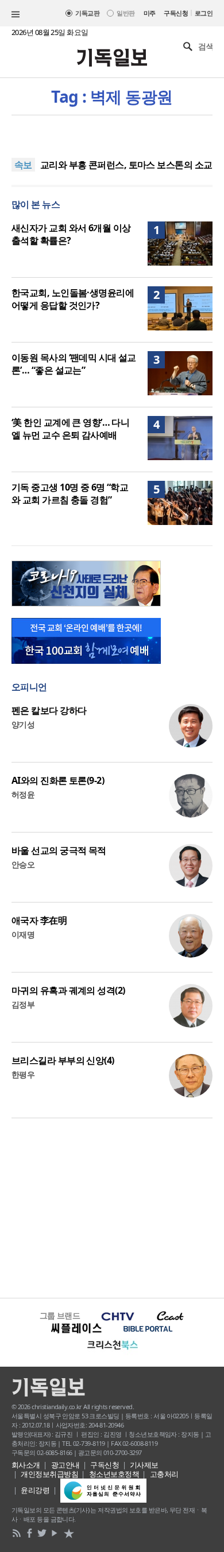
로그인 (204, 13)
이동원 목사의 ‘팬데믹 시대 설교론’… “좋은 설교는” (73, 363)
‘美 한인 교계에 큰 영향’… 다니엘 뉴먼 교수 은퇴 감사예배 (70, 428)
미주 (150, 13)
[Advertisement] (112, 1206)
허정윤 (22, 794)
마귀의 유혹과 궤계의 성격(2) (68, 990)
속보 (23, 164)
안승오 (22, 864)
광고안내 (65, 1465)
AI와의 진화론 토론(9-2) (57, 780)
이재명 (22, 934)
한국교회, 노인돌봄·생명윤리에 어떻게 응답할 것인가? (72, 299)
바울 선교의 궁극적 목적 (58, 850)
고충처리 (164, 1474)
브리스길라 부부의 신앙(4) (62, 1060)
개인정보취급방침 (49, 1474)
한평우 (22, 1074)
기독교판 (87, 13)
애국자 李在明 (39, 920)
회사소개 (25, 1465)
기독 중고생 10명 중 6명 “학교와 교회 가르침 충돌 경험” (69, 493)
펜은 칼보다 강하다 (48, 710)
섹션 (15, 14)
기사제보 (144, 1465)
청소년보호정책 (114, 1474)
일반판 (125, 13)
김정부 (22, 1004)
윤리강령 (35, 1490)
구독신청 (176, 13)
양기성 (22, 724)
